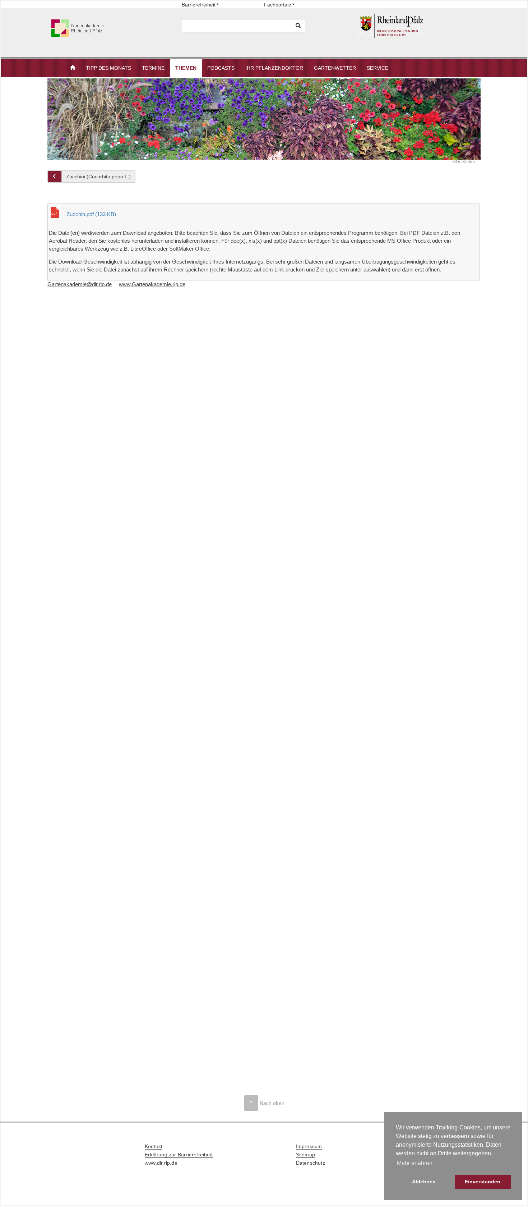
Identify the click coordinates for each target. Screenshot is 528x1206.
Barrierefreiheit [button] (199, 5)
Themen (185, 68)
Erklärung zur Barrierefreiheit (179, 1154)
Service (377, 68)
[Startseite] (417, 26)
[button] (72, 68)
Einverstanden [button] (482, 1181)
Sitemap (305, 1154)
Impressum (309, 1146)
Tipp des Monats (108, 68)
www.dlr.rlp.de (161, 1163)
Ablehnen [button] (424, 1181)
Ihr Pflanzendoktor (274, 68)
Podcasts (221, 68)
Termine (153, 68)
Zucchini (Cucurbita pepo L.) (98, 176)
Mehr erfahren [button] (414, 1163)
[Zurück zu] (54, 176)
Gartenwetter (335, 68)
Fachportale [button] (277, 5)
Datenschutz (310, 1163)
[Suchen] (298, 25)
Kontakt (153, 1146)
